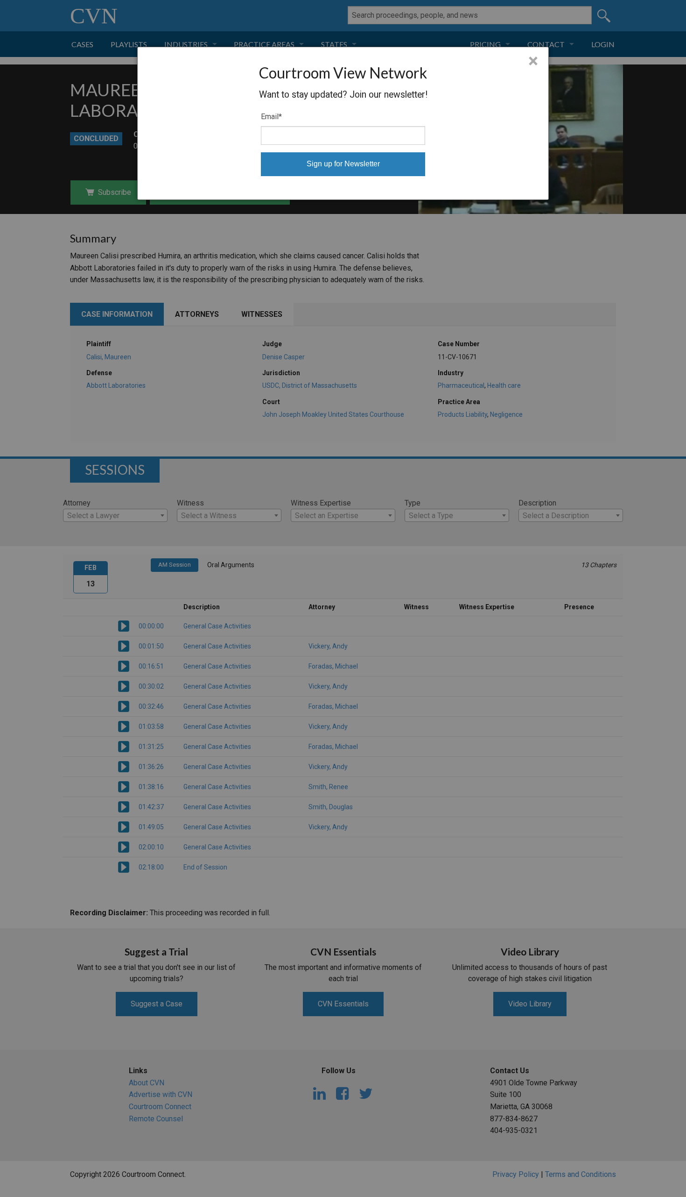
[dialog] (343, 123)
